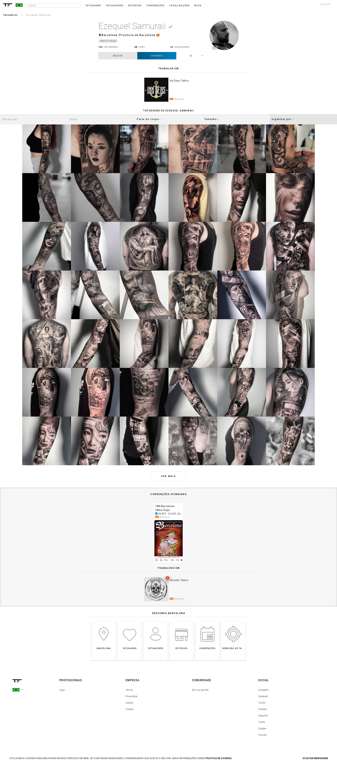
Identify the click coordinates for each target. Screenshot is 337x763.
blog (198, 5)
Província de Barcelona (137, 35)
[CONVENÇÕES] (207, 622)
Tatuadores (114, 5)
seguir (118, 56)
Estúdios (135, 5)
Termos (129, 690)
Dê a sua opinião (200, 690)
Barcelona (109, 35)
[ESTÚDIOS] (181, 622)
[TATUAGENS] (130, 622)
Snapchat (263, 715)
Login (62, 690)
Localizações (179, 5)
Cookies (129, 702)
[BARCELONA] (104, 622)
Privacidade (131, 696)
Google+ (262, 728)
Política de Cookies (218, 758)
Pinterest (262, 709)
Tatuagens (93, 5)
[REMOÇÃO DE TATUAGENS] (233, 622)
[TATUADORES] (155, 622)
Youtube (262, 735)
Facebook (263, 696)
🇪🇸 (158, 35)
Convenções (155, 5)
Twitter (261, 722)
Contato (157, 56)
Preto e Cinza (108, 41)
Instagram (263, 690)
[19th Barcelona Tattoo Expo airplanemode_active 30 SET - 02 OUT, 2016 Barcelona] (168, 503)
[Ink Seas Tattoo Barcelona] (168, 77)
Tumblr (262, 702)
